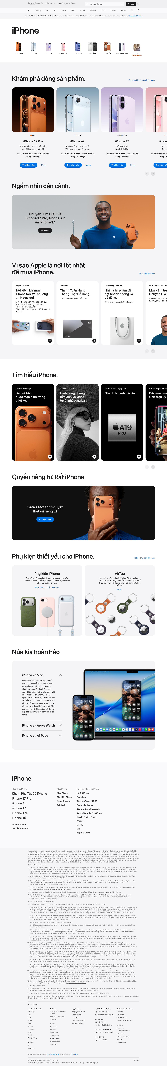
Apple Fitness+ (54, 1038)
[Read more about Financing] (77, 313)
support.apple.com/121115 (38, 884)
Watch (30, 1023)
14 (130, 580)
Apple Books (54, 1044)
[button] (104, 4)
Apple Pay (31, 1048)
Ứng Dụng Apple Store (79, 1012)
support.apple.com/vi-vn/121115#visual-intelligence (54, 889)
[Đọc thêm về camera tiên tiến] (77, 422)
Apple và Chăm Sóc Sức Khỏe (104, 1032)
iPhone (30, 1020)
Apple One (53, 1027)
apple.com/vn (67, 922)
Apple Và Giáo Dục (100, 1022)
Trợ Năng (120, 1012)
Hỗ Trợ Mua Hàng (77, 1023)
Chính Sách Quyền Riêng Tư (36, 1063)
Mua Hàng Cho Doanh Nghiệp (104, 1015)
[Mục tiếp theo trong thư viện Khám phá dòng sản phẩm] (153, 174)
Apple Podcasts (55, 1041)
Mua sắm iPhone (135, 16)
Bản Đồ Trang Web (92, 1063)
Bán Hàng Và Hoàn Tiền (69, 1063)
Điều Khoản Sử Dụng (53, 1063)
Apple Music (54, 1032)
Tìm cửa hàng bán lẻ (53, 1054)
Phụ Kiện (30, 1035)
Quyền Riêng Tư (122, 1017)
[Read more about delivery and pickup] (122, 313)
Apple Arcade (54, 1035)
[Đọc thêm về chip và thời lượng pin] (122, 422)
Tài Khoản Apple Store (57, 1016)
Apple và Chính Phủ (101, 1040)
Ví (28, 1045)
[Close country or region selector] (138, 4)
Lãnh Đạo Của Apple (123, 1031)
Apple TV (53, 1030)
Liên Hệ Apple (121, 1042)
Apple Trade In (76, 1015)
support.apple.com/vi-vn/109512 (74, 990)
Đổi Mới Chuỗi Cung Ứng (124, 1020)
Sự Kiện (119, 1039)
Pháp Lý (81, 1063)
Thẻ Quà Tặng (32, 1038)
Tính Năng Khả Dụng (61, 998)
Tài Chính (75, 1017)
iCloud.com (53, 1019)
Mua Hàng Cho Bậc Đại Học (103, 1025)
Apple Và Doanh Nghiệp (102, 1012)
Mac (29, 1015)
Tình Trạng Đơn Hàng (79, 1020)
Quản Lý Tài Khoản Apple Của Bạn (58, 1012)
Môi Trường (120, 1015)
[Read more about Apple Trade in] (33, 313)
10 (86, 298)
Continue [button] (131, 4)
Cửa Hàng (31, 1012)
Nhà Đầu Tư (120, 1034)
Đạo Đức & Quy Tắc (123, 1036)
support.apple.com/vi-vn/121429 (110, 892)
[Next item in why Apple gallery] (153, 351)
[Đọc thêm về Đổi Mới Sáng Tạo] (33, 422)
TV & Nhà (31, 1029)
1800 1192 (74, 1054)
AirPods (30, 1026)
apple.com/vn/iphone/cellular (76, 983)
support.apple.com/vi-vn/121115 (54, 878)
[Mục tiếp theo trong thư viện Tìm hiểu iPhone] (153, 467)
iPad (29, 1017)
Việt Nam (136, 1060)
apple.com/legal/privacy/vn (113, 938)
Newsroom (120, 1028)
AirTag (30, 1032)
